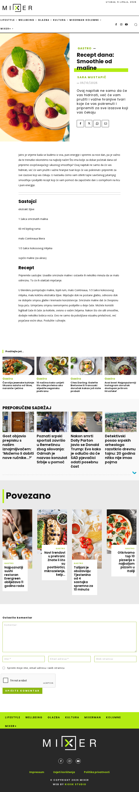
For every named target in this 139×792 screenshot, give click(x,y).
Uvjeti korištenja (64, 772)
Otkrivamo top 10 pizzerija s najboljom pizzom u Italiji (126, 561)
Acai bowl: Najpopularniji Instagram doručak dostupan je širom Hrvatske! (120, 387)
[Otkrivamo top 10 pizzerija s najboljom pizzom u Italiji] (121, 531)
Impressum (36, 772)
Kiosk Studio (75, 784)
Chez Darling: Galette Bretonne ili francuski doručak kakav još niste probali (86, 387)
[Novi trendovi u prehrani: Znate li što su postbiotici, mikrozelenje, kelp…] (52, 531)
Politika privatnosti (97, 772)
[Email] (105, 123)
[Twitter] (88, 123)
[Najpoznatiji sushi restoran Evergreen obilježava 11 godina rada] (17, 539)
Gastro (84, 48)
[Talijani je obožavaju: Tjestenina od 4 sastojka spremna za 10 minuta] (87, 539)
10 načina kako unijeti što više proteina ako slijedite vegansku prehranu (50, 387)
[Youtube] (126, 24)
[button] (135, 24)
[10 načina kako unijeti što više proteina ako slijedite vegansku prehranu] (52, 366)
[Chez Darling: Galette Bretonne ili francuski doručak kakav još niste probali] (86, 366)
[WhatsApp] (97, 123)
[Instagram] (121, 24)
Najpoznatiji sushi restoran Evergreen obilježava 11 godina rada (14, 576)
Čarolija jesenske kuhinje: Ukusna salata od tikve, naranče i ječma (18, 385)
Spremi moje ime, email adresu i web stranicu (36, 667)
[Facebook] (116, 24)
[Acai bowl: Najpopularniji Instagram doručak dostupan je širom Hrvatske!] (120, 366)
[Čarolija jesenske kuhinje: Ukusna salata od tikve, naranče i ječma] (18, 366)
